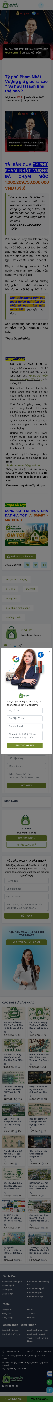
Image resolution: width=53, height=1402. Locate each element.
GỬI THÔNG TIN (25, 745)
